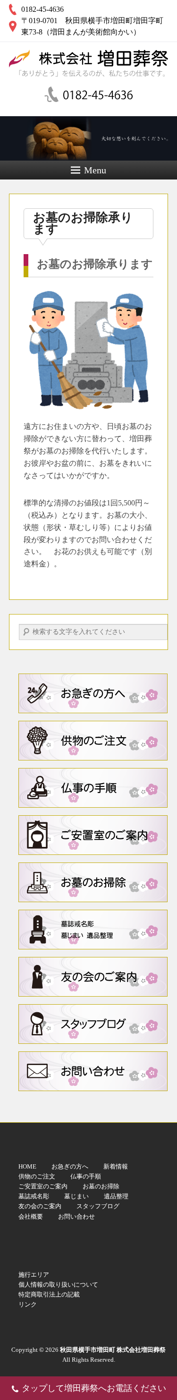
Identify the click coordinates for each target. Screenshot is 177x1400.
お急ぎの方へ (69, 1166)
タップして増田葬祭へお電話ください (94, 1388)
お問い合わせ (93, 1071)
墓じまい (76, 1196)
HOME (27, 1166)
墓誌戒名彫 (33, 1196)
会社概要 (30, 1216)
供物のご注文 (93, 740)
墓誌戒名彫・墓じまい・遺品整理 (93, 929)
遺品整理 (116, 1196)
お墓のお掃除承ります (83, 223)
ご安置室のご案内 (93, 835)
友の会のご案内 (93, 977)
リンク (27, 1304)
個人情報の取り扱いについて (58, 1284)
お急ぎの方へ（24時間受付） (93, 693)
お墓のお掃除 (93, 882)
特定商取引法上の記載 (49, 1294)
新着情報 (115, 1166)
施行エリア (33, 1274)
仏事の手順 (93, 788)
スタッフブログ (93, 1024)
